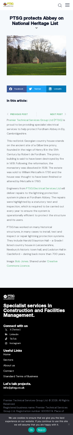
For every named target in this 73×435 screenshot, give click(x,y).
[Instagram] (36, 343)
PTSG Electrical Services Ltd (43, 188)
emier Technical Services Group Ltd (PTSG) (35, 120)
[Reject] (68, 424)
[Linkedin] (36, 334)
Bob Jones (21, 261)
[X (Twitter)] (36, 329)
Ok (31, 430)
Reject (41, 430)
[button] (17, 89)
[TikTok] (36, 339)
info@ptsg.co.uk (13, 387)
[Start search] (60, 5)
